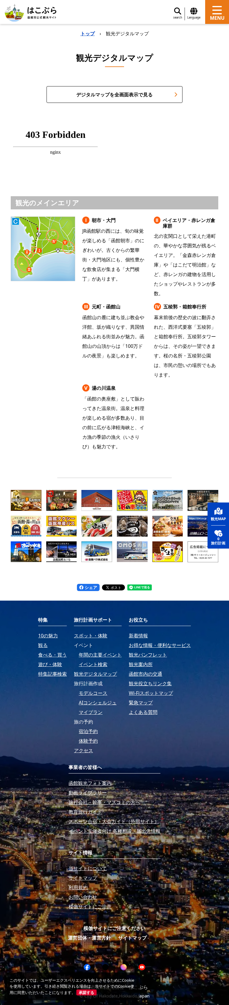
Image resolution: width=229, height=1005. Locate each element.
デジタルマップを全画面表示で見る (114, 94)
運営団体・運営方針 (89, 937)
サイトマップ (132, 937)
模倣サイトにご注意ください (114, 928)
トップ (88, 33)
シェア (90, 587)
